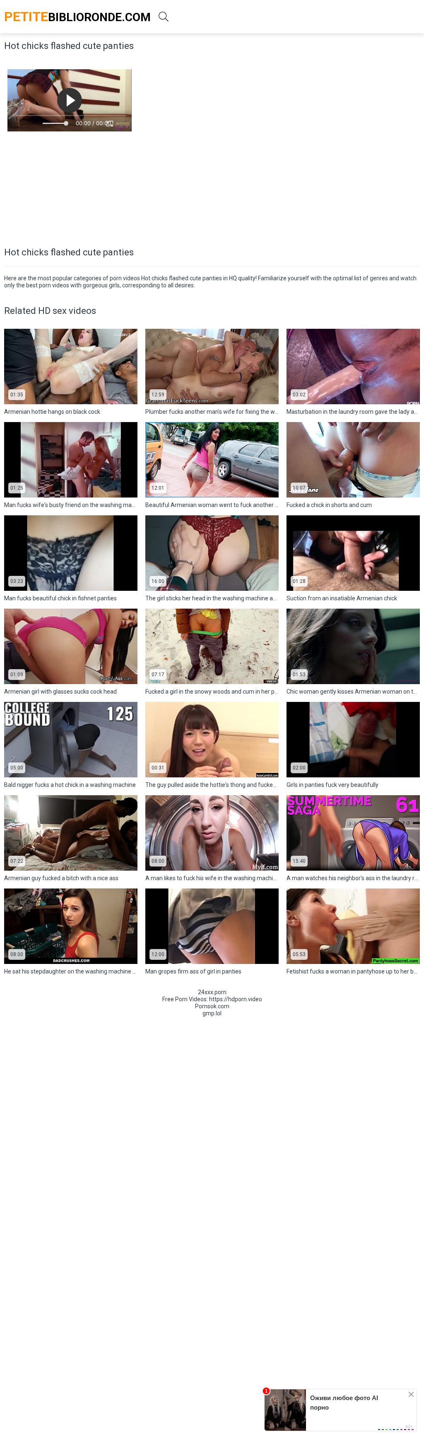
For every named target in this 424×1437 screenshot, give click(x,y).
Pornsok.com (212, 1006)
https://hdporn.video (235, 999)
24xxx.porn (212, 992)
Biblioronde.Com (77, 16)
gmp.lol (212, 1013)
